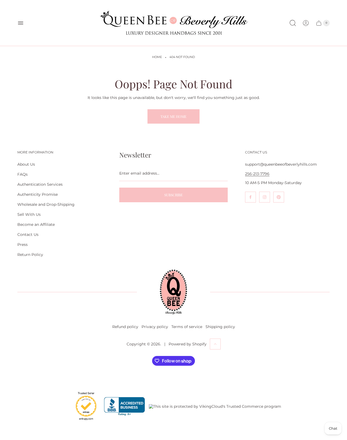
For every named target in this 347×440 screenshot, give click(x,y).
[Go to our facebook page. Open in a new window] (250, 197)
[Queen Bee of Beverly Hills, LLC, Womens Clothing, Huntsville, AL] (124, 406)
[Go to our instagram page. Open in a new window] (264, 197)
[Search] (293, 23)
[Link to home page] (173, 292)
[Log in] (306, 23)
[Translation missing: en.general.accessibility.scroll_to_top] (215, 344)
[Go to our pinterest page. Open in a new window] (278, 197)
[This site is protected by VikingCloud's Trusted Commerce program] (215, 406)
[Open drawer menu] (21, 23)
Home (157, 57)
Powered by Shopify (188, 344)
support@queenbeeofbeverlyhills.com (281, 164)
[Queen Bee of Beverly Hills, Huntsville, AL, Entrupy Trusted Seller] (83, 421)
